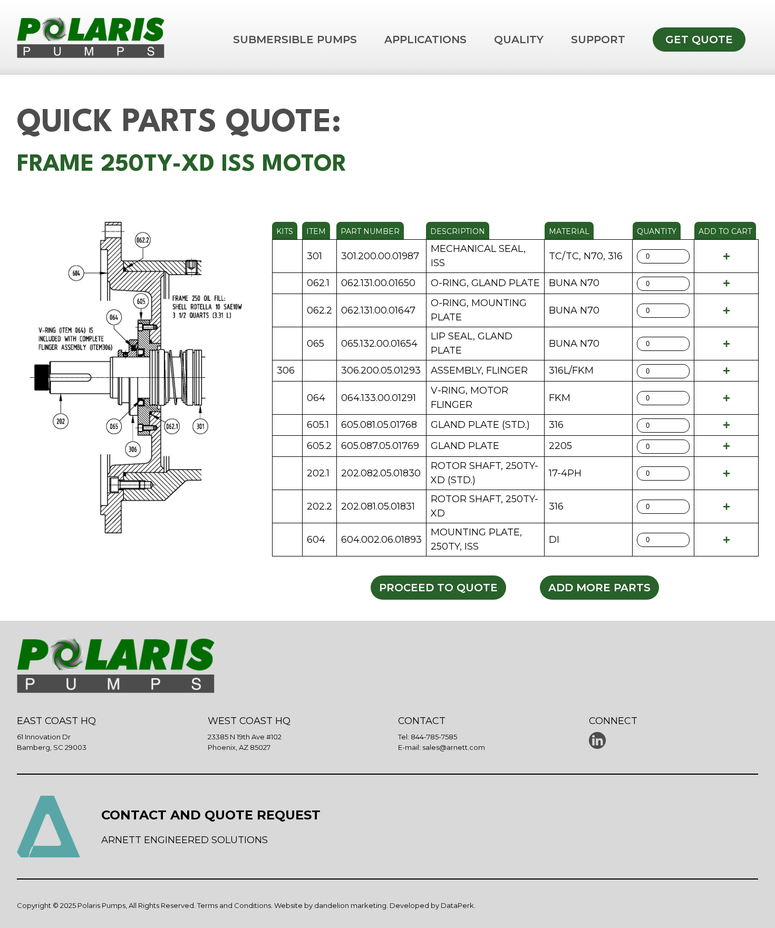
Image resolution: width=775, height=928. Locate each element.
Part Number (370, 231)
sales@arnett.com (453, 747)
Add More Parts (599, 587)
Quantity (656, 231)
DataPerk (457, 905)
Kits (284, 231)
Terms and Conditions (234, 905)
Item (316, 231)
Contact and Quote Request (211, 815)
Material (569, 231)
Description (457, 231)
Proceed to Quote (438, 587)
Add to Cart (725, 231)
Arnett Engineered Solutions (184, 840)
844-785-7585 (434, 736)
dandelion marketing (350, 905)
